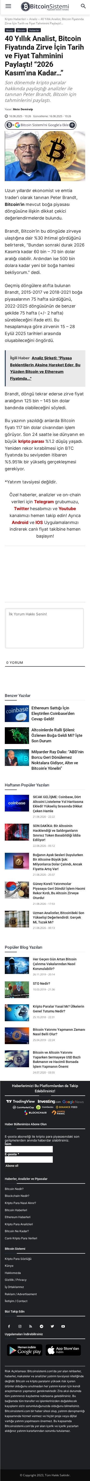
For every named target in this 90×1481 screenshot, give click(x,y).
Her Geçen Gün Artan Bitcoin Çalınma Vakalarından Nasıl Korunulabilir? (55, 963)
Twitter (21, 508)
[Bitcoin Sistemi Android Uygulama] (26, 1355)
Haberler (34, 30)
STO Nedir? (41, 983)
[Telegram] (61, 559)
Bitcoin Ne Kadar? (17, 1231)
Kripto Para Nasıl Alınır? (20, 1203)
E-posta (12, 1154)
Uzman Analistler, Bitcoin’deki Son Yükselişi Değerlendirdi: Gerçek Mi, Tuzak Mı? (58, 917)
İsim (8, 1144)
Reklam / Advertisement (21, 1294)
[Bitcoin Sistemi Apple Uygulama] (64, 1355)
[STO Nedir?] (17, 989)
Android (20, 522)
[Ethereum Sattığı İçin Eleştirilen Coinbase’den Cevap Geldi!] (17, 713)
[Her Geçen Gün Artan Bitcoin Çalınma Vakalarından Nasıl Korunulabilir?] (17, 965)
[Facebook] (17, 559)
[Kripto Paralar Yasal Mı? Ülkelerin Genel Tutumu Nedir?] (17, 1012)
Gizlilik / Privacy (16, 1280)
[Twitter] (28, 559)
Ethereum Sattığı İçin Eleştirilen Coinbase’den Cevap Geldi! (52, 713)
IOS (39, 522)
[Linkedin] (50, 559)
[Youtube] (63, 1326)
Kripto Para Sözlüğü (18, 1259)
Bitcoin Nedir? (14, 1189)
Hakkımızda (13, 1273)
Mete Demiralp (23, 109)
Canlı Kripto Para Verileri (21, 1238)
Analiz (33, 19)
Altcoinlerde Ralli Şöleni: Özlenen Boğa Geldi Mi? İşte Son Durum (56, 735)
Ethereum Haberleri (17, 1217)
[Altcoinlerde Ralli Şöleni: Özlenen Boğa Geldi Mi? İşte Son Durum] (17, 735)
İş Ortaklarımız (14, 1287)
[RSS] (30, 1326)
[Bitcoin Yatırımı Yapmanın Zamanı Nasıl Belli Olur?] (17, 1035)
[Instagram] (20, 1326)
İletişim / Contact (16, 1301)
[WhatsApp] (39, 559)
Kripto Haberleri (15, 19)
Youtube (67, 508)
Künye (9, 1265)
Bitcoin (21, 30)
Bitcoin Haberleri (16, 1210)
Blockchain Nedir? (17, 1196)
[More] (73, 559)
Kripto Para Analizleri (19, 1224)
